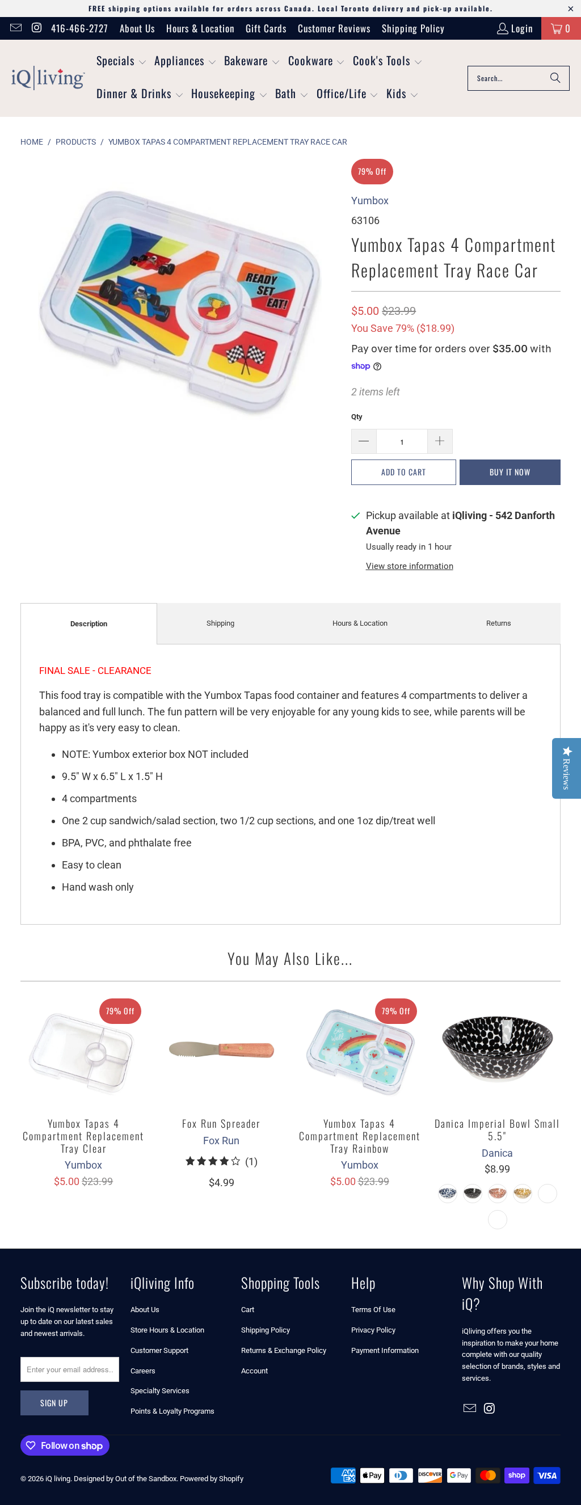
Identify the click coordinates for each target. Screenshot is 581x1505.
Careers (142, 1371)
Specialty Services (160, 1390)
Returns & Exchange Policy (283, 1350)
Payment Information (385, 1350)
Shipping (220, 623)
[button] (121, 61)
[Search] (555, 78)
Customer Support (159, 1350)
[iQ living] (48, 78)
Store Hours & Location (167, 1330)
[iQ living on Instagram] (36, 28)
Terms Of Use (373, 1309)
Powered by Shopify (211, 1478)
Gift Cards (266, 28)
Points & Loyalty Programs (172, 1411)
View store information (409, 566)
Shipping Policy (413, 28)
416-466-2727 (79, 28)
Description (88, 623)
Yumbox (370, 200)
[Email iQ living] (15, 28)
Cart (247, 1309)
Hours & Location (200, 28)
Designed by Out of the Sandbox (125, 1478)
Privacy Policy (373, 1330)
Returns (498, 623)
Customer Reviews (334, 28)
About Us (137, 28)
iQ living (57, 1478)
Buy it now (510, 472)
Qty (357, 416)
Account (254, 1371)
